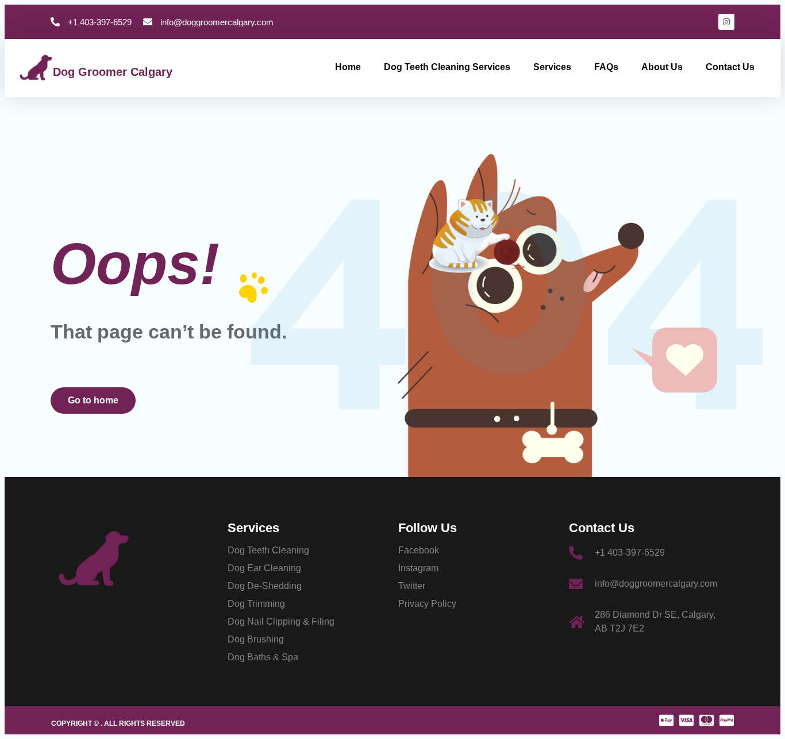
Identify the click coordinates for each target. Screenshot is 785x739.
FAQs (606, 67)
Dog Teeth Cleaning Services (447, 67)
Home (348, 67)
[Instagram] (726, 22)
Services (552, 67)
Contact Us (730, 67)
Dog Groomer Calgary (112, 72)
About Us (662, 67)
